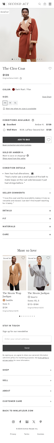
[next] (50, 273)
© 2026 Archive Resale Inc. (27, 429)
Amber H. (18, 152)
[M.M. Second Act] (16, 4)
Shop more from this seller (14, 158)
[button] (12, 59)
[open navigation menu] (50, 4)
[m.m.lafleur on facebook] (20, 421)
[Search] (39, 4)
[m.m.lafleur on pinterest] (40, 421)
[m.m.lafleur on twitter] (34, 421)
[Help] (21, 78)
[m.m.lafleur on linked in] (27, 421)
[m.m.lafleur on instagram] (13, 421)
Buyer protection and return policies (17, 145)
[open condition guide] (33, 120)
